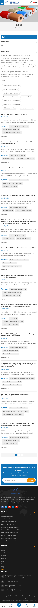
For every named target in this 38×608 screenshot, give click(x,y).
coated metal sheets (23, 239)
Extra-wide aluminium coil (18, 408)
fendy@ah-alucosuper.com (17, 590)
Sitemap (4, 600)
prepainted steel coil (9, 263)
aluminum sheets (8, 239)
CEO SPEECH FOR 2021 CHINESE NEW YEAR (14, 114)
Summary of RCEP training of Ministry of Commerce (18, 195)
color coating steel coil (23, 211)
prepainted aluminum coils (11, 295)
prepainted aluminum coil (18, 289)
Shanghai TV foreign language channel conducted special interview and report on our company (17, 76)
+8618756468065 (17, 586)
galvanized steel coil (7, 516)
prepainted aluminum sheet (11, 385)
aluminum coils (5, 519)
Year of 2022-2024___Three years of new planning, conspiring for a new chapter (17, 335)
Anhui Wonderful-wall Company (13, 322)
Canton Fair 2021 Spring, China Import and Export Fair (18, 248)
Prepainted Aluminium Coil (26, 159)
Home (17, 28)
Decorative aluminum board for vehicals (15, 411)
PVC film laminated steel (8, 536)
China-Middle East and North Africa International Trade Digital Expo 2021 (17, 276)
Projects (3, 559)
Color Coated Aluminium (10, 97)
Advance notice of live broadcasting (12, 168)
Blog (2, 45)
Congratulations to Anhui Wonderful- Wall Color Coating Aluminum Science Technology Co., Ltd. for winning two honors (18, 67)
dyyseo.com (29, 598)
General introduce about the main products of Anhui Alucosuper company (18, 143)
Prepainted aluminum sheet (11, 93)
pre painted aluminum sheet (18, 260)
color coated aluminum (27, 108)
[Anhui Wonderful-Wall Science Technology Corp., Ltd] (12, 3)
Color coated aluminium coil (11, 101)
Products (3, 556)
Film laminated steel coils (10, 89)
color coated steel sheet (8, 538)
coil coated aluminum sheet (12, 266)
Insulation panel (8, 211)
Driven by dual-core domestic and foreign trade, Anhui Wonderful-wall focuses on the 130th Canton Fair (19, 305)
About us (4, 553)
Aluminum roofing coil (10, 443)
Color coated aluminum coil (11, 86)
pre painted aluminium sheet (12, 292)
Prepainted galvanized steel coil (10, 530)
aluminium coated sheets (8, 522)
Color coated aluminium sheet (12, 104)
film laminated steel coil (8, 541)
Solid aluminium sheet (9, 108)
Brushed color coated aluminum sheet (22, 379)
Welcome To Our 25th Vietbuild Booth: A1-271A (15, 55)
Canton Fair (13, 318)
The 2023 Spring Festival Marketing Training (14, 72)
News (2, 561)
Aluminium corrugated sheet (19, 437)
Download (4, 564)
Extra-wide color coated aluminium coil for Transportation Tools (15, 395)
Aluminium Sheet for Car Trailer (12, 414)
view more (4, 136)
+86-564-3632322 (13, 582)
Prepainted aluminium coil (18, 208)
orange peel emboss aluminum (10, 527)
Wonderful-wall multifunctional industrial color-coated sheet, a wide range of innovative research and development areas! (18, 365)
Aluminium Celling (26, 97)
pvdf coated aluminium (8, 525)
